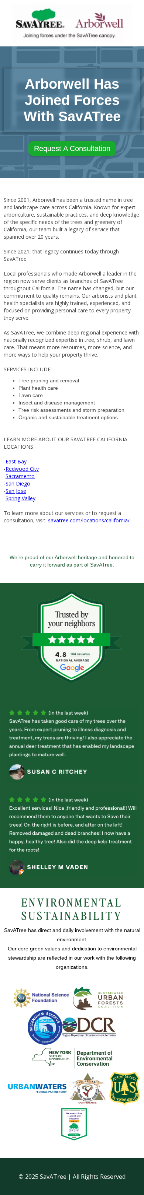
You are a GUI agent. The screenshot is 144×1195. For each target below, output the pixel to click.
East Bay (16, 461)
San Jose (16, 490)
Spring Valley (20, 498)
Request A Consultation (72, 148)
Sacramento (20, 476)
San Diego (18, 483)
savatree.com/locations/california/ (89, 520)
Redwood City (22, 468)
